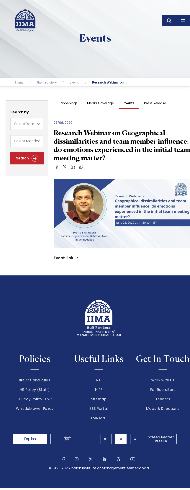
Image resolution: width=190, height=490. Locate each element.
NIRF (98, 390)
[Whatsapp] (81, 166)
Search (23, 158)
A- (135, 439)
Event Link (63, 258)
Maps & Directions (162, 408)
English (30, 438)
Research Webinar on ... (109, 82)
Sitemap (99, 399)
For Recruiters (162, 390)
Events (74, 82)
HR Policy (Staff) (35, 390)
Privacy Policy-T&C (34, 399)
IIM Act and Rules (34, 380)
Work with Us (162, 380)
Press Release (155, 103)
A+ (106, 439)
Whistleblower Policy (35, 408)
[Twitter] (65, 166)
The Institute (45, 82)
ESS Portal (99, 408)
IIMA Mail (99, 418)
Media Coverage (100, 103)
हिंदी (67, 438)
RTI (98, 380)
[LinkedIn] (73, 166)
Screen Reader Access (161, 439)
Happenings (68, 103)
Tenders (162, 399)
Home (19, 82)
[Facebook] (57, 166)
